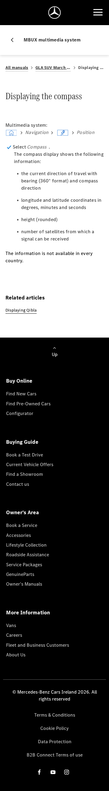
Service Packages (24, 564)
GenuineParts (20, 574)
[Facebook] (39, 772)
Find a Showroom (24, 474)
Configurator (19, 413)
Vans (11, 625)
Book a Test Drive (24, 455)
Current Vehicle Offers (29, 464)
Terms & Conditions (54, 715)
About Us (15, 655)
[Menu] (98, 12)
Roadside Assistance (27, 554)
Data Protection (54, 741)
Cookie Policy (54, 728)
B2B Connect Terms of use (55, 755)
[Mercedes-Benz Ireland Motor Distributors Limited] (54, 12)
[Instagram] (66, 772)
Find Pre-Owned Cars (28, 403)
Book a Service (21, 525)
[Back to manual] (14, 40)
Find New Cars (21, 394)
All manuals (16, 67)
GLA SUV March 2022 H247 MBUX (53, 67)
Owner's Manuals (24, 584)
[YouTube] (53, 772)
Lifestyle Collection (26, 545)
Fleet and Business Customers (37, 645)
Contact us (17, 484)
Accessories (18, 535)
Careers (14, 635)
